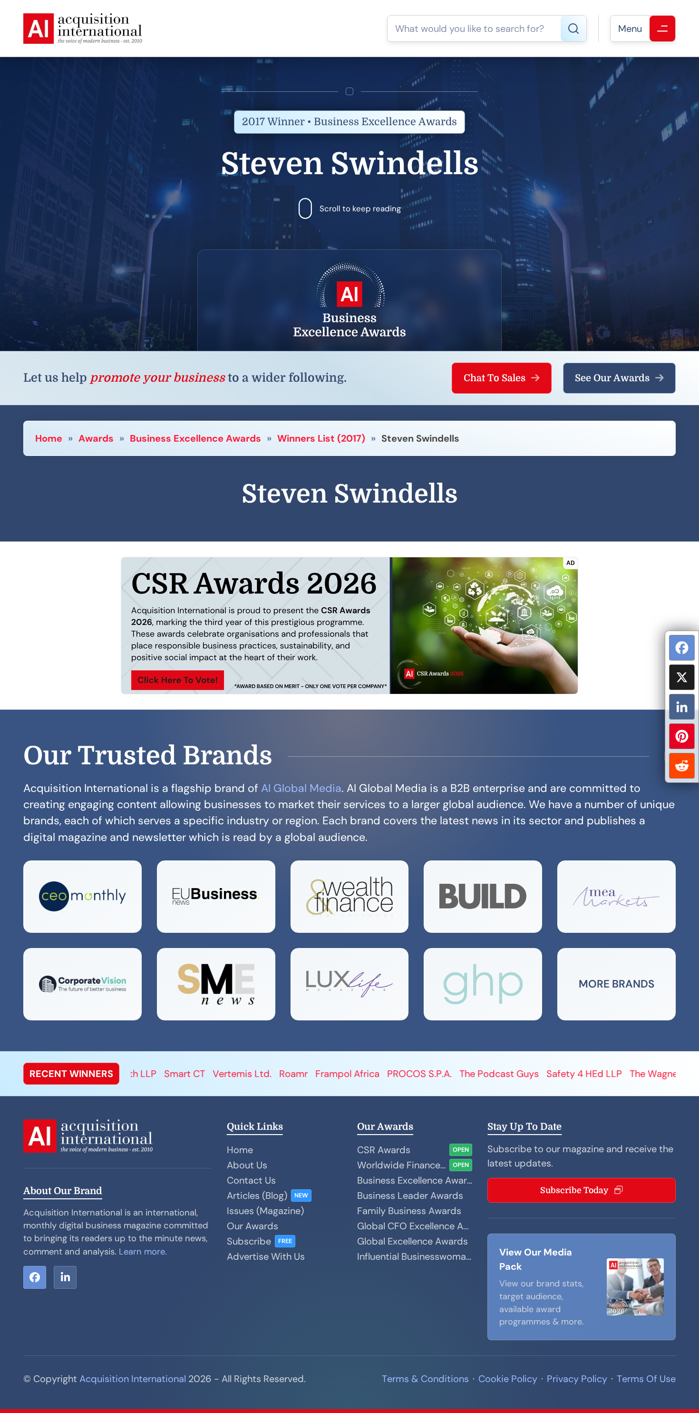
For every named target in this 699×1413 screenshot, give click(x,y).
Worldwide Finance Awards (401, 1165)
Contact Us (251, 1180)
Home (48, 438)
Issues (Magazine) (265, 1211)
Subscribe (249, 1241)
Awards (96, 438)
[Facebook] (682, 648)
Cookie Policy (507, 1379)
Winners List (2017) (321, 438)
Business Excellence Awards (195, 438)
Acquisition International (132, 1379)
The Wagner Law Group (578, 1073)
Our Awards (252, 1226)
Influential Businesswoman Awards (414, 1256)
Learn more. (143, 1251)
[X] (682, 677)
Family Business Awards (409, 1211)
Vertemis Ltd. (140, 1073)
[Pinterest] (682, 736)
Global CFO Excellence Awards (414, 1226)
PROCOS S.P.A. (317, 1073)
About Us (247, 1165)
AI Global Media (301, 788)
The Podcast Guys (397, 1073)
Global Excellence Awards (412, 1241)
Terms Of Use (646, 1379)
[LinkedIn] (682, 707)
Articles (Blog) (257, 1195)
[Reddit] (682, 766)
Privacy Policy (577, 1379)
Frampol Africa (246, 1073)
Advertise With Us (266, 1256)
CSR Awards (383, 1150)
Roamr (191, 1073)
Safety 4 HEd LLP (482, 1073)
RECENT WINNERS (71, 1073)
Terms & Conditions (425, 1379)
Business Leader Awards (410, 1195)
